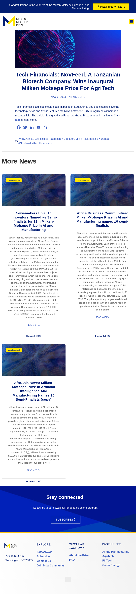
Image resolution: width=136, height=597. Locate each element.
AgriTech (108, 556)
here (18, 119)
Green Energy (111, 565)
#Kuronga (103, 138)
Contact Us (44, 561)
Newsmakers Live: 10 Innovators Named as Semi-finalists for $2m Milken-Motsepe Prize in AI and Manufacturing (33, 221)
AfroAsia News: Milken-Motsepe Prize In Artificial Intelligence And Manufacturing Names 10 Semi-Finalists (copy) (33, 391)
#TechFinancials (42, 143)
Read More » (33, 325)
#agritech (55, 138)
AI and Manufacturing (115, 551)
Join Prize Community (51, 565)
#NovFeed (24, 143)
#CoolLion (68, 138)
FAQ (72, 559)
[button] (131, 21)
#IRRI (79, 138)
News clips (77, 96)
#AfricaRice (41, 138)
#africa (29, 138)
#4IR (21, 138)
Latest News (44, 552)
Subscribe (43, 556)
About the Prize (79, 555)
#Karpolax (90, 138)
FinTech (107, 560)
